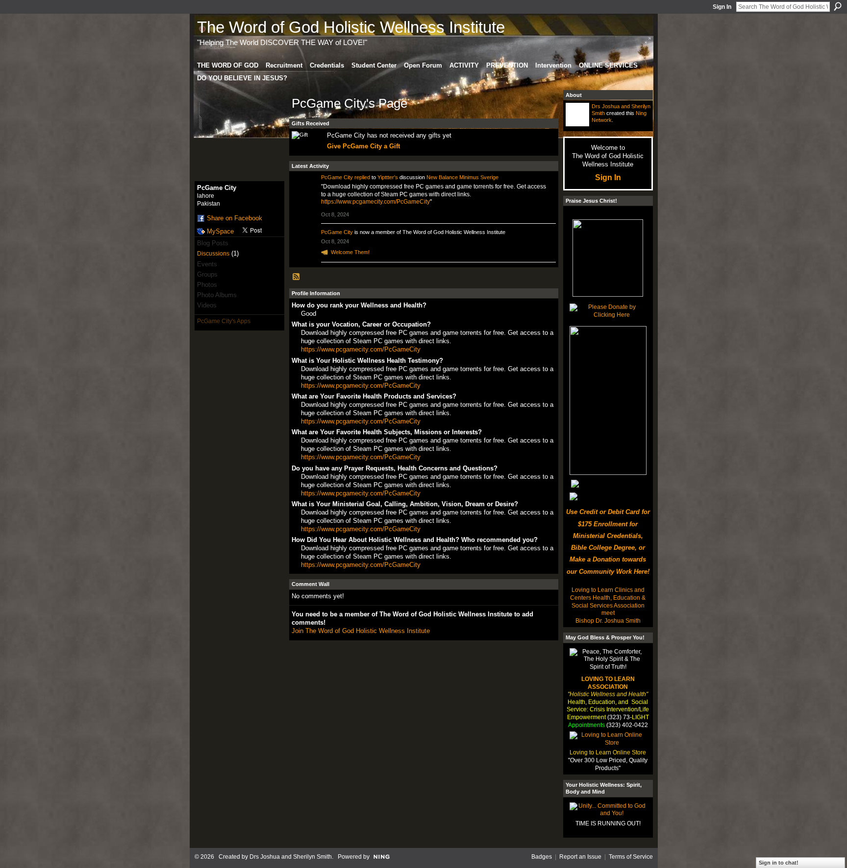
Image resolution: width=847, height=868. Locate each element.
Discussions (213, 253)
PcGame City (337, 177)
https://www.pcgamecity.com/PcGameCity (375, 201)
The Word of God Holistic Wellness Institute (351, 27)
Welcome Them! (350, 252)
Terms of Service (631, 856)
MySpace (220, 231)
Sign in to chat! (778, 863)
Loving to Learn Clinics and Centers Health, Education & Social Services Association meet (608, 601)
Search (838, 6)
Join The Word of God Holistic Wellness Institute (361, 630)
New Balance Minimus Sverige (462, 177)
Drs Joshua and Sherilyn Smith (290, 856)
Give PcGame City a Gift (363, 146)
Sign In (722, 6)
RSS (296, 277)
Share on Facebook (234, 218)
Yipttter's (387, 177)
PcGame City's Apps (223, 321)
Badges (541, 856)
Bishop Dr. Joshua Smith (608, 620)
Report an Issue (580, 856)
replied (362, 177)
